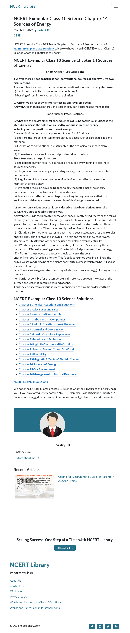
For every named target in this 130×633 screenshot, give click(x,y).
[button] (92, 626)
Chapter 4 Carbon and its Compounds (42, 319)
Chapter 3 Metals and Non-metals (40, 314)
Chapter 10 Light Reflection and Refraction (46, 344)
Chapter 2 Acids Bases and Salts (38, 309)
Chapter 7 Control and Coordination (41, 329)
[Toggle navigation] (115, 6)
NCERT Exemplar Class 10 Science (35, 48)
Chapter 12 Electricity (32, 354)
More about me (26, 458)
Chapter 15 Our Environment (37, 369)
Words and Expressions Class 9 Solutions (35, 608)
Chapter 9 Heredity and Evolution (40, 339)
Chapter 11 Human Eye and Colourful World (46, 349)
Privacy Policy (18, 597)
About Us (15, 580)
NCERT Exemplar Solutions (31, 381)
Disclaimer (16, 591)
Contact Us (17, 586)
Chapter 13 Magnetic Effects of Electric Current (49, 359)
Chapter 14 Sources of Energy (37, 364)
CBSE (17, 35)
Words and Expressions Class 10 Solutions (35, 602)
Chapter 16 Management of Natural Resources (48, 374)
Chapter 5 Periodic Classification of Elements (47, 324)
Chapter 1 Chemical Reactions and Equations (47, 304)
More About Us (65, 547)
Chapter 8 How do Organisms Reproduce (44, 334)
